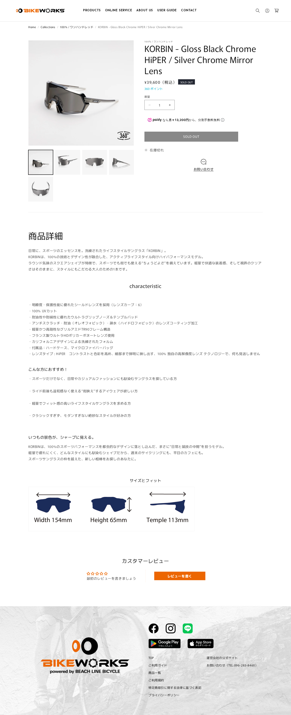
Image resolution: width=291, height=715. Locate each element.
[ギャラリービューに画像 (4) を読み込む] (121, 162)
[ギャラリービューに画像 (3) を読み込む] (94, 162)
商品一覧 (154, 672)
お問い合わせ (204, 169)
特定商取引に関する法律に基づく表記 (174, 688)
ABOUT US (144, 10)
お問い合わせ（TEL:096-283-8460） (232, 665)
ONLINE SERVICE (118, 10)
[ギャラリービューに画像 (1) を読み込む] (40, 162)
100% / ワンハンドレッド (76, 27)
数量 (147, 97)
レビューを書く (179, 575)
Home (32, 27)
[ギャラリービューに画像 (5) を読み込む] (40, 189)
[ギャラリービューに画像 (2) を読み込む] (67, 162)
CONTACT (189, 10)
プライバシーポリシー (164, 695)
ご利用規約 (156, 680)
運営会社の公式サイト (222, 658)
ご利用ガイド (157, 665)
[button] (257, 10)
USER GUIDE (167, 10)
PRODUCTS (92, 10)
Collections (48, 27)
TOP (151, 658)
